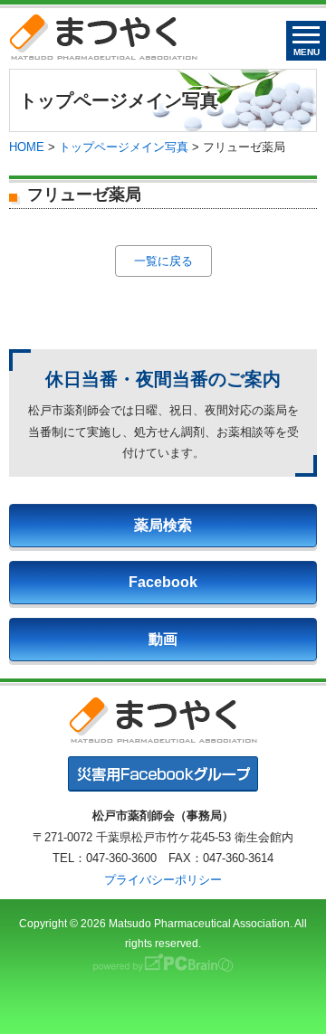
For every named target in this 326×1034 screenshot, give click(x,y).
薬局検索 (163, 525)
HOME (26, 147)
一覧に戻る (163, 261)
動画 (163, 639)
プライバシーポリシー (163, 880)
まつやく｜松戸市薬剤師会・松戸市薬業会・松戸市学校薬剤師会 (103, 37)
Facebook (163, 582)
